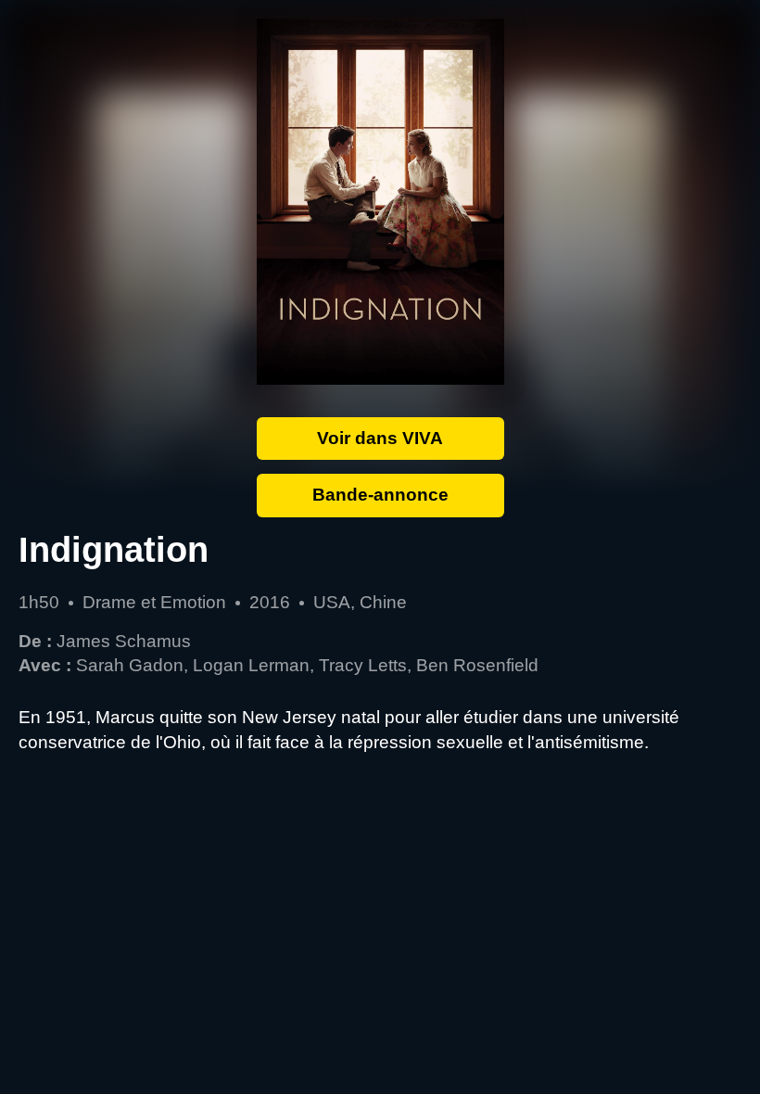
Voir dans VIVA (380, 438)
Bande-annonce (380, 494)
